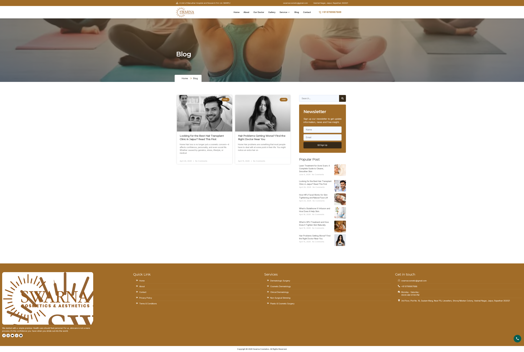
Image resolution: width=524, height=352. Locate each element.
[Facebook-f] (4, 335)
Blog (296, 12)
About (246, 12)
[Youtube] (12, 335)
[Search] (342, 98)
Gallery (272, 12)
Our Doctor (258, 12)
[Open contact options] (517, 338)
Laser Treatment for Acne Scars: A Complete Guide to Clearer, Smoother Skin (314, 168)
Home (236, 12)
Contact (307, 12)
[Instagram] (8, 335)
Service (283, 12)
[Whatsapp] (16, 335)
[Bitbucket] (21, 335)
